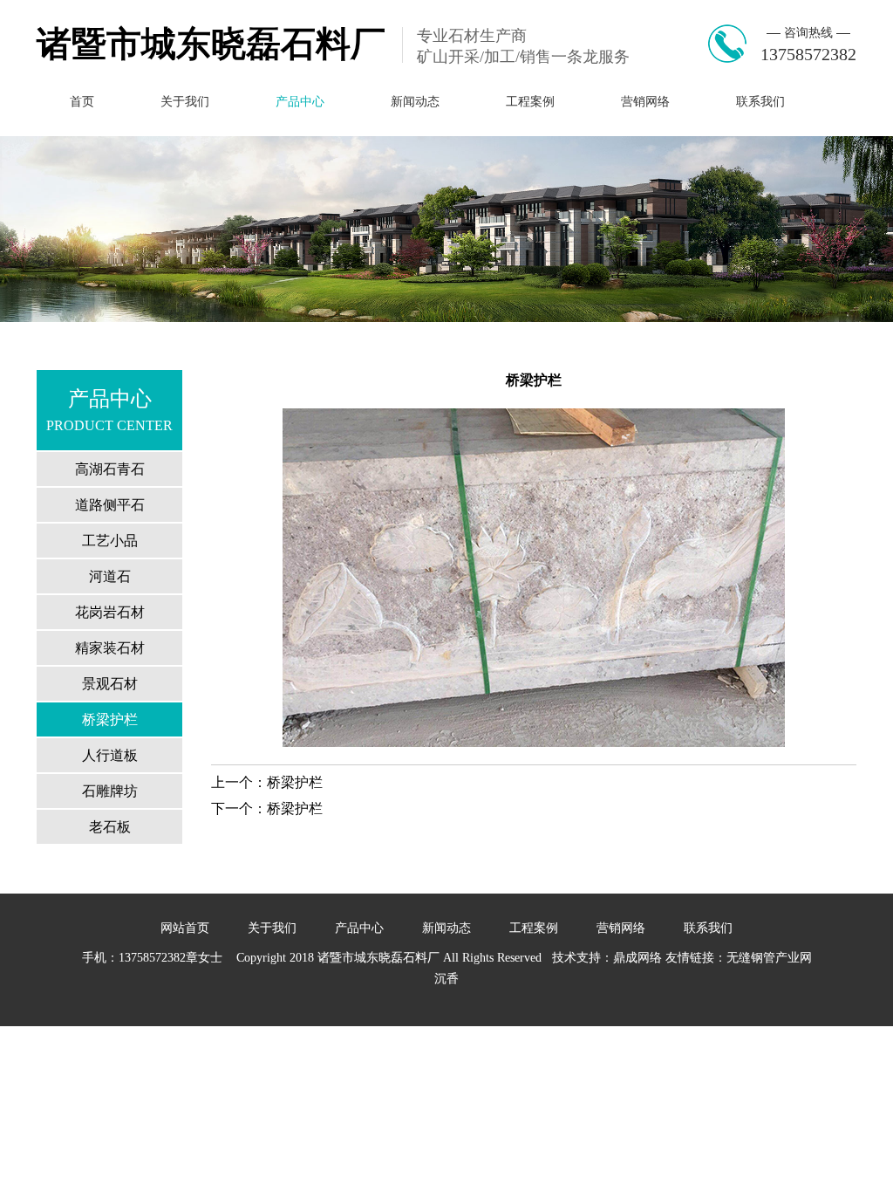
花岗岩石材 (110, 612)
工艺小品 (110, 540)
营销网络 (645, 101)
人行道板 (110, 755)
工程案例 (530, 101)
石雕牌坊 (110, 791)
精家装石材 (110, 648)
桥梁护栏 (110, 719)
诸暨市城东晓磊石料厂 (211, 44)
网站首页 (184, 928)
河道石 (110, 576)
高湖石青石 (110, 469)
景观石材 (110, 683)
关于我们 (184, 101)
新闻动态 (415, 101)
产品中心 (300, 101)
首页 (82, 101)
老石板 (110, 826)
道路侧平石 (110, 504)
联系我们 (760, 101)
